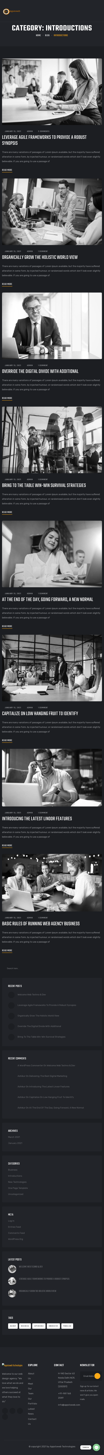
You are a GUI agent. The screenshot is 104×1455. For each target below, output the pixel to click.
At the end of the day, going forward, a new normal (47, 600)
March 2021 (14, 1137)
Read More (7, 170)
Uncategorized (15, 1194)
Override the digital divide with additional (40, 371)
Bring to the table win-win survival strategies (44, 486)
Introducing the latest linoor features (37, 819)
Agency (13, 1326)
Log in (11, 1221)
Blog (47, 35)
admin (30, 131)
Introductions (15, 1176)
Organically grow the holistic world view (40, 257)
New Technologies (17, 1182)
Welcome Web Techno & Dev (32, 994)
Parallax (67, 1326)
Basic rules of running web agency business (41, 924)
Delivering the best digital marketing (48, 1076)
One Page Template (18, 1188)
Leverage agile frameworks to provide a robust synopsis (44, 140)
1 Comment (43, 251)
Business (12, 1170)
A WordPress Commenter (30, 1065)
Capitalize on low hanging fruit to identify (40, 714)
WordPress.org (15, 1239)
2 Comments (44, 131)
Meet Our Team (30, 1388)
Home (38, 35)
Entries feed (14, 1227)
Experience (39, 1326)
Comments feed (16, 1233)
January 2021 (15, 1143)
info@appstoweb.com (69, 1405)
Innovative (53, 1326)
